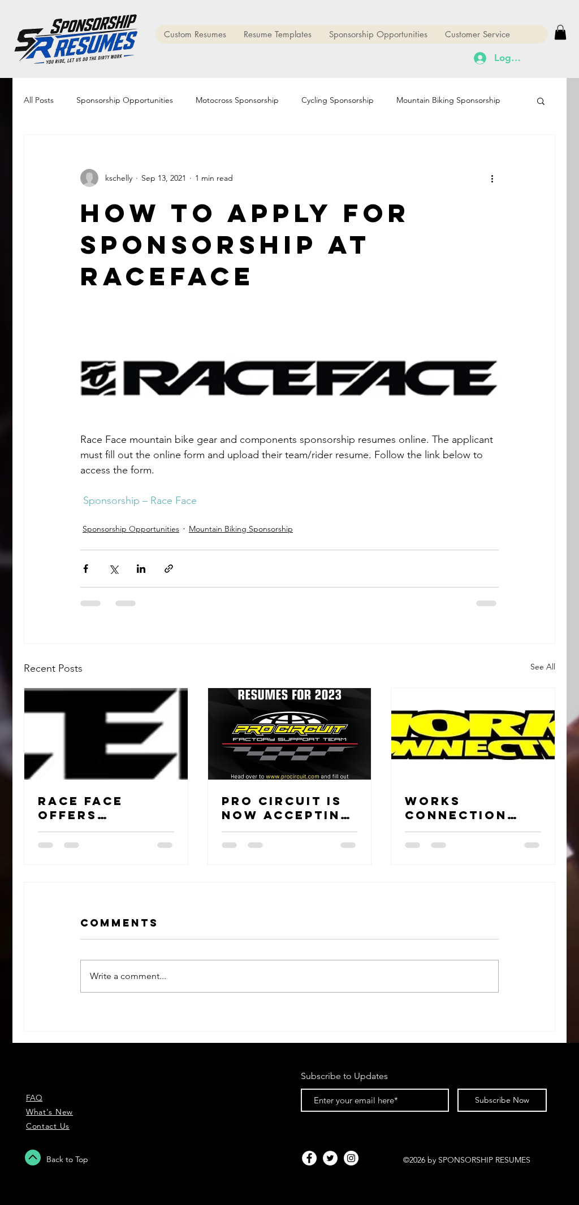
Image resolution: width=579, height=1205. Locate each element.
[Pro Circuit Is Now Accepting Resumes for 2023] (289, 734)
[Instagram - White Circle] (351, 1158)
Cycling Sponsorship (337, 100)
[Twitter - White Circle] (330, 1158)
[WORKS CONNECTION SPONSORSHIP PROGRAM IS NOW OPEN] (473, 734)
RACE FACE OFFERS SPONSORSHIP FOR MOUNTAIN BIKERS (96, 808)
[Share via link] (168, 568)
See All (542, 667)
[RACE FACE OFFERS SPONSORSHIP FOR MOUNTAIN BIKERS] (106, 734)
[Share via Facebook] (85, 568)
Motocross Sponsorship (237, 100)
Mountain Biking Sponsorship (448, 100)
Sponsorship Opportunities (124, 100)
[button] (560, 32)
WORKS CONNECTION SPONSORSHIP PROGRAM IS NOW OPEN (459, 808)
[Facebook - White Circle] (309, 1158)
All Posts (39, 100)
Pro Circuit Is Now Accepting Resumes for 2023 (287, 808)
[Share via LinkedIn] (141, 568)
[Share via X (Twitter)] (113, 568)
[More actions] (492, 178)
